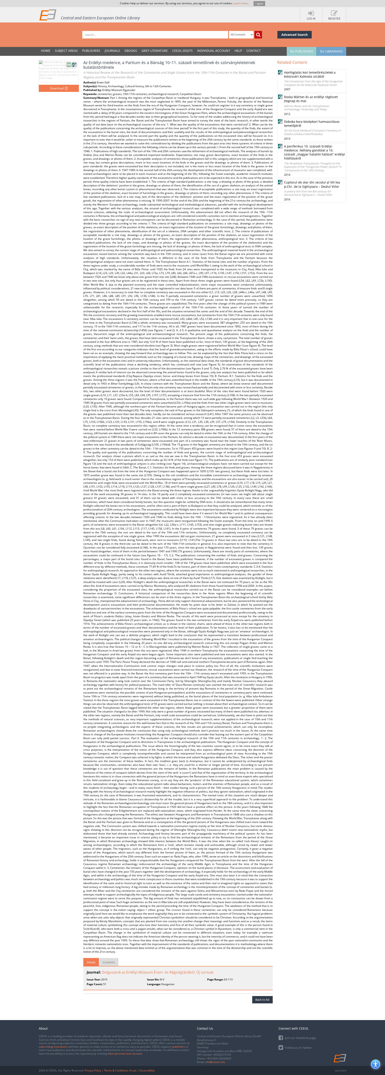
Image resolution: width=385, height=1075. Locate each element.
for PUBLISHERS (301, 51)
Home (45, 50)
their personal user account (125, 1053)
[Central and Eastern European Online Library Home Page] (90, 14)
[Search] (258, 34)
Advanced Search (294, 34)
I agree (259, 3)
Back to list (262, 1000)
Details (91, 962)
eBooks (131, 50)
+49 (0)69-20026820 (218, 1058)
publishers (178, 1047)
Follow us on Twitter (298, 1048)
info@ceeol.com (215, 1062)
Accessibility (147, 1070)
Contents (109, 962)
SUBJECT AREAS (66, 50)
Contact (253, 50)
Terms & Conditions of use (120, 1070)
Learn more (240, 3)
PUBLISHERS (91, 50)
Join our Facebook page (300, 1038)
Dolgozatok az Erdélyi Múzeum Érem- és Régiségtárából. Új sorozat (157, 972)
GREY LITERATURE (154, 50)
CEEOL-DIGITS (182, 50)
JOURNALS (112, 50)
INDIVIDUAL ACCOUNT (213, 50)
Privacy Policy (92, 1070)
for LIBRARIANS (331, 51)
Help (238, 50)
